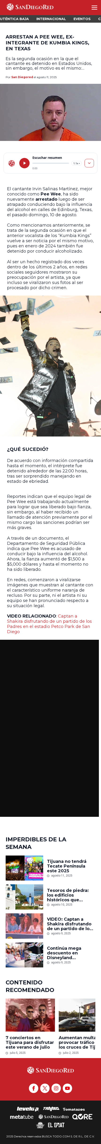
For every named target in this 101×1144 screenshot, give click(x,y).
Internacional (51, 19)
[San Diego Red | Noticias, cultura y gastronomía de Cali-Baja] (30, 7)
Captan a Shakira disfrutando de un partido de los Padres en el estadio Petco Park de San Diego (49, 624)
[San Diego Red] (53, 1116)
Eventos (82, 19)
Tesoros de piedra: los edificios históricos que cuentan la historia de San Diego (68, 895)
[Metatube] (22, 1116)
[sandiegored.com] (11, 163)
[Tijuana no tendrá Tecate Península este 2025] (24, 868)
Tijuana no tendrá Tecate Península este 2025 (66, 866)
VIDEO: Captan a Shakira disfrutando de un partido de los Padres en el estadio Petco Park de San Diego (70, 924)
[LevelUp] (28, 1109)
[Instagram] (56, 1088)
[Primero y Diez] (40, 1125)
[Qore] (82, 1116)
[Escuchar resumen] (24, 163)
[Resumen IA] (89, 163)
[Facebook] (33, 1088)
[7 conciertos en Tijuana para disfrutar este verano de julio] (30, 1015)
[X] (45, 1088)
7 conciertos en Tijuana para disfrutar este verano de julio (30, 1042)
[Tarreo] (51, 1109)
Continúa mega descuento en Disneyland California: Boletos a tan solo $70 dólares (69, 953)
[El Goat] (56, 1125)
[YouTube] (67, 1088)
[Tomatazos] (73, 1109)
